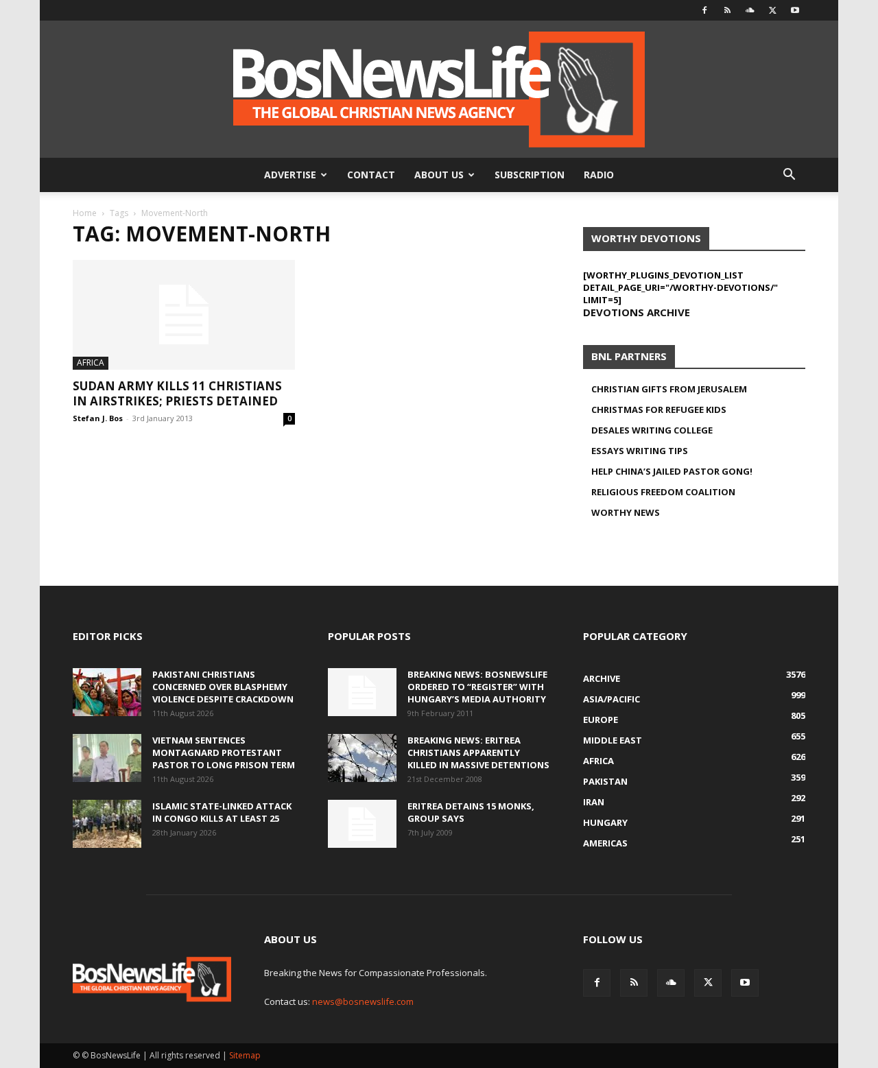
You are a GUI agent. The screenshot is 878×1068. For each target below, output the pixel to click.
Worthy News (625, 512)
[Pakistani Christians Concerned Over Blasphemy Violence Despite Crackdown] (107, 692)
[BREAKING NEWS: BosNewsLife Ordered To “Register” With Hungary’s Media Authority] (362, 692)
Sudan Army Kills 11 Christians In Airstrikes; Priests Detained (177, 393)
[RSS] (727, 10)
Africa (90, 362)
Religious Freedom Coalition (663, 492)
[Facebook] (704, 10)
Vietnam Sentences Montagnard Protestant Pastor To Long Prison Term (223, 752)
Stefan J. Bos (98, 418)
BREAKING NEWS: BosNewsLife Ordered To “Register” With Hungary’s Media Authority (477, 686)
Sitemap (245, 1055)
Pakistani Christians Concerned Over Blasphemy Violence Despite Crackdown (223, 686)
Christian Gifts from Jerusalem (669, 389)
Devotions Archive (636, 312)
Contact (371, 174)
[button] (788, 175)
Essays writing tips (639, 450)
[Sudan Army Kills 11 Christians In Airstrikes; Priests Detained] (184, 315)
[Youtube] (795, 10)
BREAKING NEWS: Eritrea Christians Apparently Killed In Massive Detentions (478, 752)
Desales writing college (652, 430)
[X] (772, 10)
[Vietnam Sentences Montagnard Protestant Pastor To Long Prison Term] (107, 758)
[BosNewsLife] (439, 89)
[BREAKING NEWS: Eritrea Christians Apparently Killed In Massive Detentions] (362, 758)
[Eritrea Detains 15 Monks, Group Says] (362, 824)
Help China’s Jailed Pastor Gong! (671, 471)
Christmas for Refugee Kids (658, 409)
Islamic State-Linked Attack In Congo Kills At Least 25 (222, 812)
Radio (599, 174)
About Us (439, 174)
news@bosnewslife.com (363, 1001)
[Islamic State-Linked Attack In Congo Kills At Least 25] (107, 824)
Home (85, 213)
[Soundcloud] (749, 10)
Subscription (530, 174)
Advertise (290, 174)
